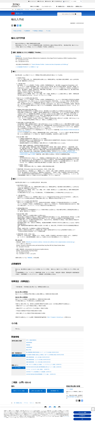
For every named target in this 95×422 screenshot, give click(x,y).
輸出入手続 (28, 349)
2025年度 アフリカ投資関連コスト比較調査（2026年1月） (39, 371)
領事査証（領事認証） (39, 30)
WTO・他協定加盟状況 (31, 340)
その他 (48, 30)
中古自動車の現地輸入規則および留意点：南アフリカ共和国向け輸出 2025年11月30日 (45, 354)
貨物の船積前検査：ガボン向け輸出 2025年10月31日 (37, 357)
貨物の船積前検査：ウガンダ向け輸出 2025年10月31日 (38, 362)
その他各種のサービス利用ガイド (26, 67)
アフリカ (27, 9)
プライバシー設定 (82, 412)
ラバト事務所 (70, 389)
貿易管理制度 (29, 342)
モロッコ (33, 9)
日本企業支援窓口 (71, 396)
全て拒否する (82, 415)
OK (82, 419)
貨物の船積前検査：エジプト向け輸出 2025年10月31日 (38, 359)
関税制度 (30, 257)
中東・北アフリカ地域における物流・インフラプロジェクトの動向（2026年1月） (44, 364)
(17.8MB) (48, 153)
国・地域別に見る (19, 9)
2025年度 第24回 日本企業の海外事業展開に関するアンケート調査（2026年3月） (44, 366)
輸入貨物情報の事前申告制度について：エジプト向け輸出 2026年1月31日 (42, 352)
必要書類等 (27, 30)
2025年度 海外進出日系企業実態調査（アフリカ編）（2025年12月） (41, 374)
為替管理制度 (29, 347)
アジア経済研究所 (56, 1)
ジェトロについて (33, 1)
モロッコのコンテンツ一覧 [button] (68, 14)
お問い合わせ (41, 1)
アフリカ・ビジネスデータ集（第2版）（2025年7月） (38, 369)
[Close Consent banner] (93, 409)
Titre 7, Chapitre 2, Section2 (54, 317)
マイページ (67, 1)
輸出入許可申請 (17, 30)
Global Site (49, 1)
